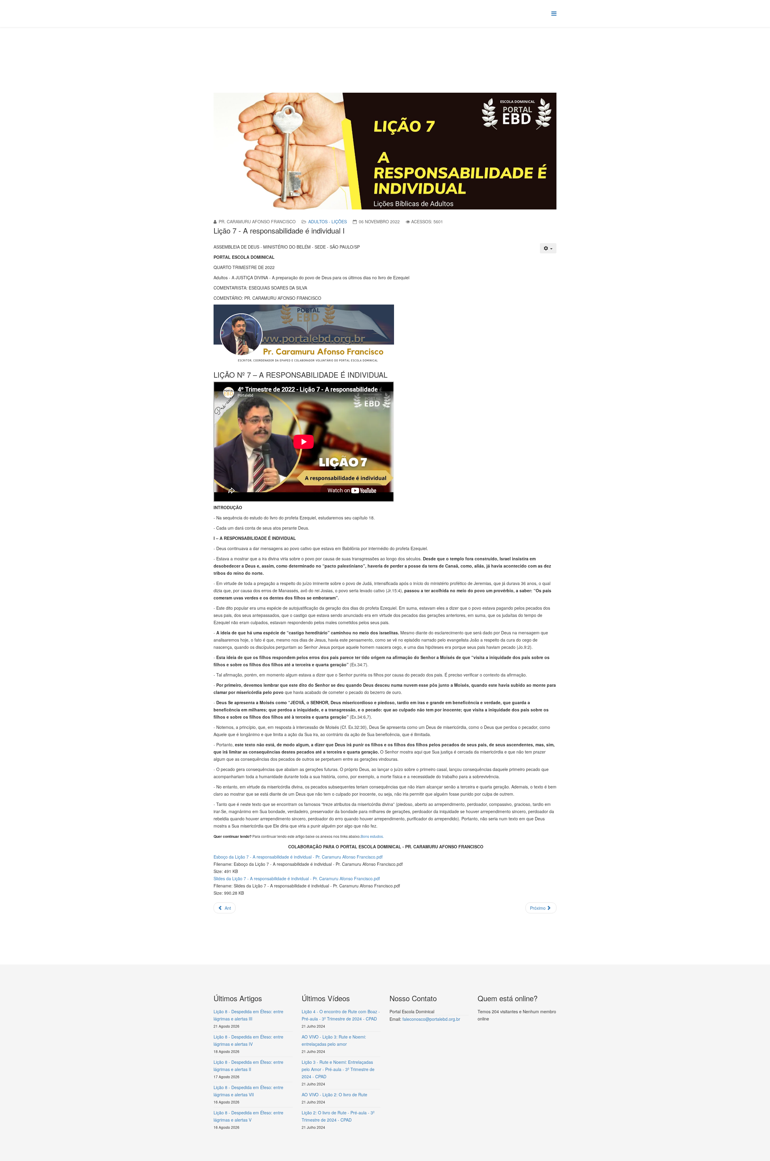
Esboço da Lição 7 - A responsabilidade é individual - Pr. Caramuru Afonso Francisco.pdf (298, 857)
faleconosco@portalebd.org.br (431, 1019)
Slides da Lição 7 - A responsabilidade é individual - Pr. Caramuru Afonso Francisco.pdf (297, 878)
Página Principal (260, 50)
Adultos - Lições (327, 221)
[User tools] (548, 248)
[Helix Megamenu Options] (553, 13)
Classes (288, 50)
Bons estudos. (372, 836)
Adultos (309, 50)
